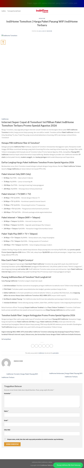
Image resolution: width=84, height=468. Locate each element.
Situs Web (7, 430)
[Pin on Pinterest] (47, 346)
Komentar (7, 393)
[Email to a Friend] (44, 346)
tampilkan (7, 339)
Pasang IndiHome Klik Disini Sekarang (68, 465)
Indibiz (4, 11)
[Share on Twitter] (40, 346)
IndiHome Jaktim (47, 462)
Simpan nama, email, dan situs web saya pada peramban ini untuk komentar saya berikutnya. (35, 439)
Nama (6, 411)
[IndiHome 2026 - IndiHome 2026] (42, 11)
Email (6, 420)
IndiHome (42, 18)
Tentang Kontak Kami (14, 11)
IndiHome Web (36, 462)
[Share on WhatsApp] (32, 346)
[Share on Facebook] (36, 346)
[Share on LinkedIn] (51, 346)
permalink (55, 353)
